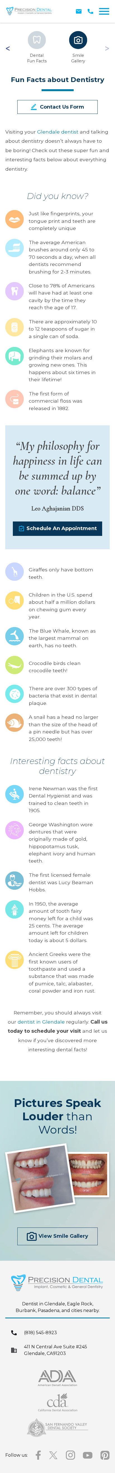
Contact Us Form (62, 107)
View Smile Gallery (63, 1236)
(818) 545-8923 (40, 1332)
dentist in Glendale (41, 1022)
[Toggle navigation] (104, 11)
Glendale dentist (57, 132)
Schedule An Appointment (62, 528)
